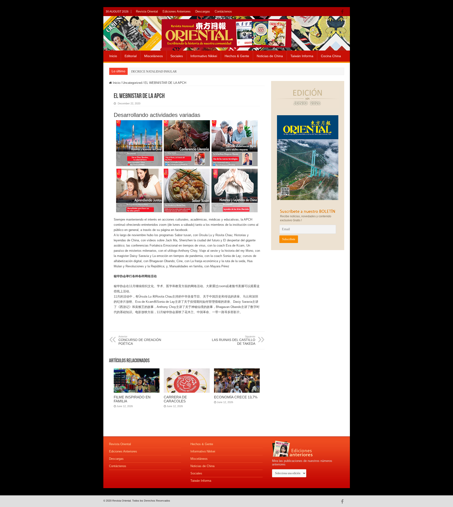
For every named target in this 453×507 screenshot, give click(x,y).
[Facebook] (343, 12)
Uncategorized (132, 83)
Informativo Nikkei (203, 56)
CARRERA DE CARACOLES (175, 399)
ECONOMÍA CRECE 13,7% (235, 397)
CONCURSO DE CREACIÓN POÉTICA (139, 340)
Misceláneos (153, 56)
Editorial (131, 56)
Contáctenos (223, 11)
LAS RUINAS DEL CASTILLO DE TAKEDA (233, 340)
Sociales (176, 56)
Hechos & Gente (237, 56)
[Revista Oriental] (226, 32)
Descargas (202, 11)
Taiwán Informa (301, 56)
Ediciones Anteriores (177, 11)
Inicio (113, 56)
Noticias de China (270, 56)
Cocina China (331, 56)
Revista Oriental (147, 11)
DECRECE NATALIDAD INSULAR (154, 71)
